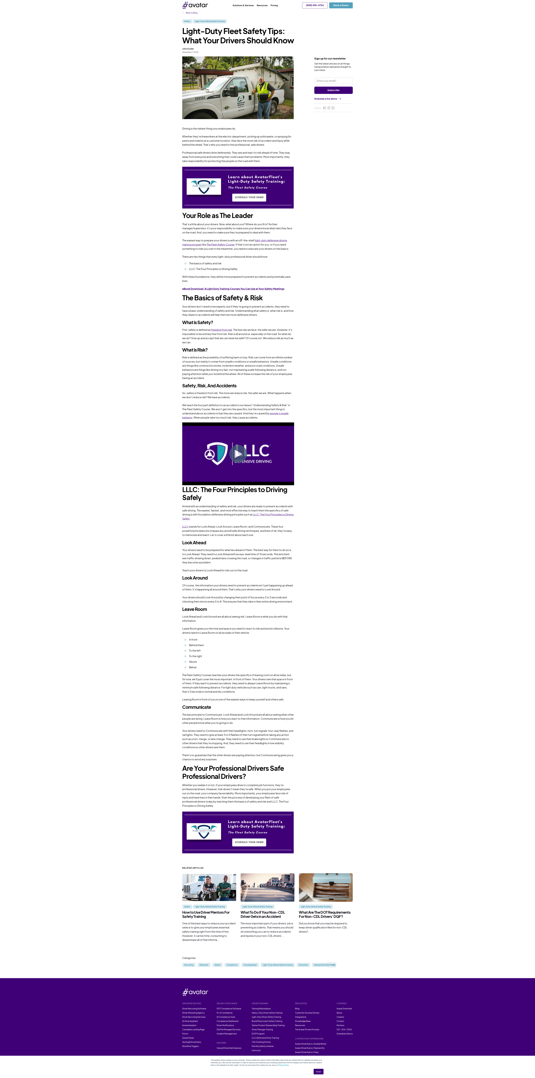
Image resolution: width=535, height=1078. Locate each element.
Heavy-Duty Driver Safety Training (267, 1012)
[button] (332, 965)
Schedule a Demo (345, 1033)
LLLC (185, 526)
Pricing (274, 5)
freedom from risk (221, 329)
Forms (185, 1033)
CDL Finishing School (261, 1042)
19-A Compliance (225, 1012)
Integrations (300, 1017)
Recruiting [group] (188, 965)
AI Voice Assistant (190, 1021)
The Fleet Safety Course (220, 244)
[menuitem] (245, 5)
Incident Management (227, 1033)
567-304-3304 (344, 1029)
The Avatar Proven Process (307, 1029)
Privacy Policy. (283, 1065)
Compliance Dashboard (227, 1021)
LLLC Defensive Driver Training (265, 1037)
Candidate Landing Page (193, 1029)
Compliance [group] (232, 965)
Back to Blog (191, 12)
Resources (300, 1025)
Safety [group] (217, 965)
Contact (340, 1021)
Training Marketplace (261, 1008)
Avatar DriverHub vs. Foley (307, 1052)
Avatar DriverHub (344, 1008)
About (339, 1012)
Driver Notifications (225, 1025)
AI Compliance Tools (226, 1017)
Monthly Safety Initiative (263, 1046)
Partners (340, 1025)
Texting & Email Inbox (191, 1042)
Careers (340, 1017)
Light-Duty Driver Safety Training (266, 1017)
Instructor (256, 1050)
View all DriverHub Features (229, 1048)
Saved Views (188, 1037)
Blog (297, 1008)
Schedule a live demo (325, 98)
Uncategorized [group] (250, 965)
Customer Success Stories (307, 1012)
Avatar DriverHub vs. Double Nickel (310, 1043)
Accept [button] (318, 1071)
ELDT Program (258, 1033)
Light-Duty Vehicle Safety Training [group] (278, 965)
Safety (187, 21)
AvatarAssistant (189, 1025)
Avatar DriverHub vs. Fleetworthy (310, 1048)
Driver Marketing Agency (193, 1012)
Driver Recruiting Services (194, 1017)
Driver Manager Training (262, 1029)
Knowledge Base (303, 1021)
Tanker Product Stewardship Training (268, 1025)
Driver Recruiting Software (194, 1008)
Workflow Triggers (190, 1046)
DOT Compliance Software (229, 1008)
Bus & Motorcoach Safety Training (267, 1021)
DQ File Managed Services (228, 1029)
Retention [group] (204, 965)
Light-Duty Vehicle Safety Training (210, 21)
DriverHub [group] (303, 965)
